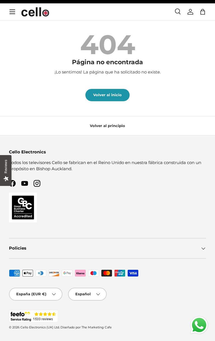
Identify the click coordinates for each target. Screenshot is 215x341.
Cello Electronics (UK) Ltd (39, 327)
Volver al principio (107, 125)
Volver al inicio (107, 95)
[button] (203, 12)
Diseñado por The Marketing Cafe (86, 327)
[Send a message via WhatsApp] (199, 325)
